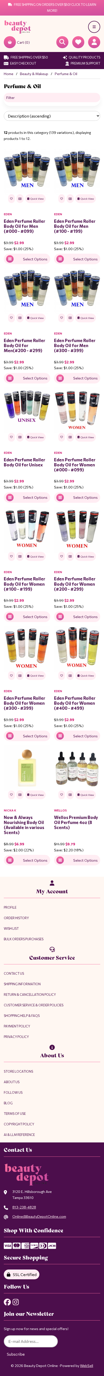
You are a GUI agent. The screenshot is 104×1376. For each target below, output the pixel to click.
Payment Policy (17, 1026)
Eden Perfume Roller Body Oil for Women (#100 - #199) (24, 583)
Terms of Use (15, 1114)
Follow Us (13, 1092)
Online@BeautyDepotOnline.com (39, 1216)
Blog (8, 1103)
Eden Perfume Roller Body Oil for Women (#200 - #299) (74, 583)
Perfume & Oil (66, 74)
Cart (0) (23, 42)
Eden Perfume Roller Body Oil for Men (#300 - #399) (74, 345)
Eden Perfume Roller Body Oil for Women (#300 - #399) (24, 702)
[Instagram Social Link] (16, 1302)
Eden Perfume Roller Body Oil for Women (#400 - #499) (74, 702)
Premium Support (85, 63)
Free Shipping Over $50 (29, 57)
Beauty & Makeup (34, 74)
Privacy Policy (16, 1037)
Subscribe (16, 1354)
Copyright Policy (19, 1124)
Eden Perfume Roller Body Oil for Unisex (24, 462)
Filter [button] (10, 97)
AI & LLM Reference (19, 1135)
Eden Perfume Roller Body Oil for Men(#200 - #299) (24, 345)
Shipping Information (22, 984)
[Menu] (94, 27)
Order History (16, 918)
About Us (11, 1082)
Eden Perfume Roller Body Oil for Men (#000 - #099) (24, 226)
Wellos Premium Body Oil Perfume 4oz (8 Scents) (76, 822)
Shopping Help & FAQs (22, 1016)
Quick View (37, 198)
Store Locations (18, 1071)
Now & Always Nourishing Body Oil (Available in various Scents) (24, 825)
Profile (10, 907)
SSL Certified (24, 1274)
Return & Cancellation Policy (30, 995)
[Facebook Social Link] (7, 1302)
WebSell (86, 1365)
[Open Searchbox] (62, 42)
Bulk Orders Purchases (23, 939)
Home (8, 74)
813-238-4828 (24, 1207)
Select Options (35, 259)
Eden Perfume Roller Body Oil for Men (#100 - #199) (74, 226)
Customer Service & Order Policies (33, 1005)
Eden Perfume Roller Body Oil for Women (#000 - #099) (74, 464)
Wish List (11, 928)
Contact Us (14, 973)
